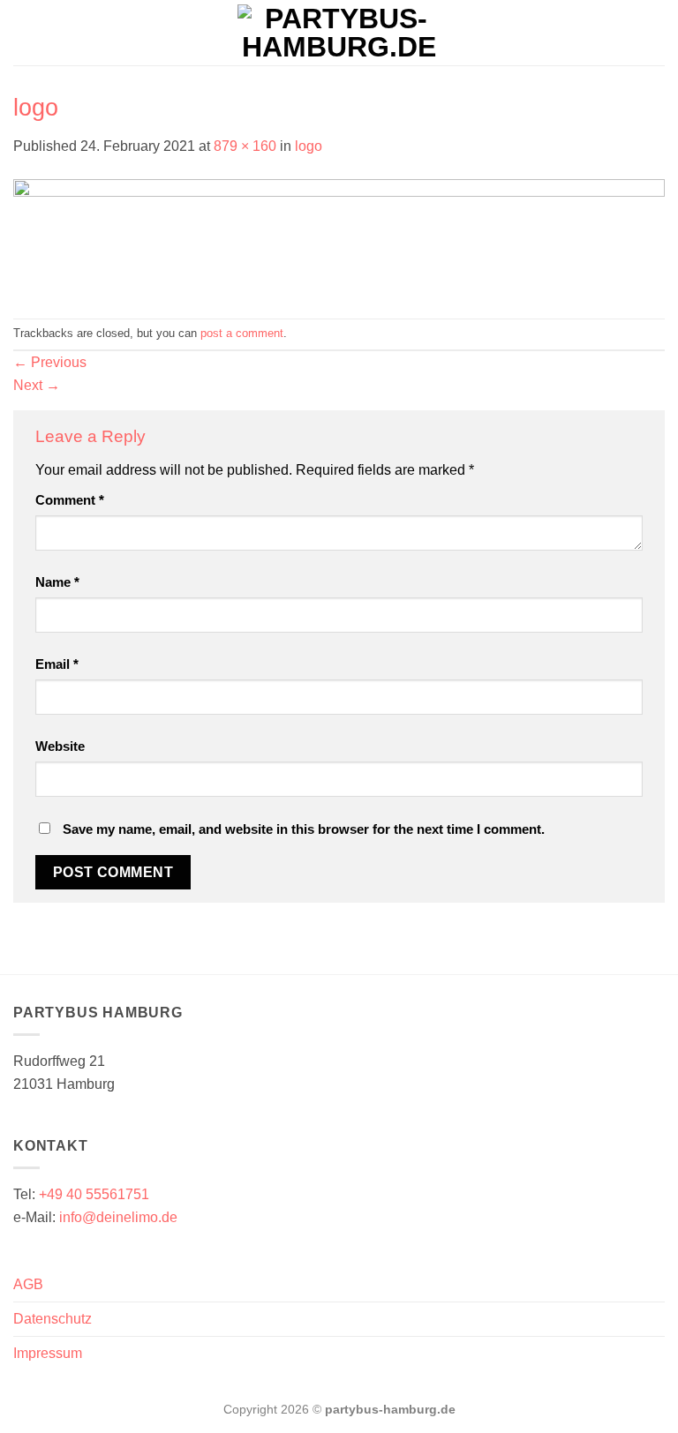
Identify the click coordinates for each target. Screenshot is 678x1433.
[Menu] (23, 32)
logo (308, 146)
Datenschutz (52, 1318)
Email (57, 663)
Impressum (47, 1353)
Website (60, 746)
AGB (28, 1284)
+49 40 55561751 (92, 1194)
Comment (69, 499)
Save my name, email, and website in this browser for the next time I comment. (304, 829)
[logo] (339, 236)
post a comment (241, 333)
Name (57, 581)
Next (36, 385)
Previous (50, 362)
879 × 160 (245, 146)
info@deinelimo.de (118, 1217)
